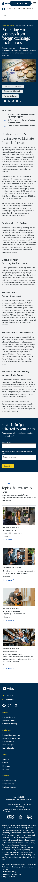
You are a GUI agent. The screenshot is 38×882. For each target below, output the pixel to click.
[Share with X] (9, 101)
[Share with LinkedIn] (13, 101)
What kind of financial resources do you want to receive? (17, 452)
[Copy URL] (21, 101)
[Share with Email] (17, 101)
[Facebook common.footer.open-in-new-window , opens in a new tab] (4, 705)
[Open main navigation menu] (34, 3)
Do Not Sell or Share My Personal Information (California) (17, 810)
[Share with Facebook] (5, 101)
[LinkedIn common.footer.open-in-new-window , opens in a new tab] (15, 705)
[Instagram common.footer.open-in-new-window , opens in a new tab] (9, 705)
